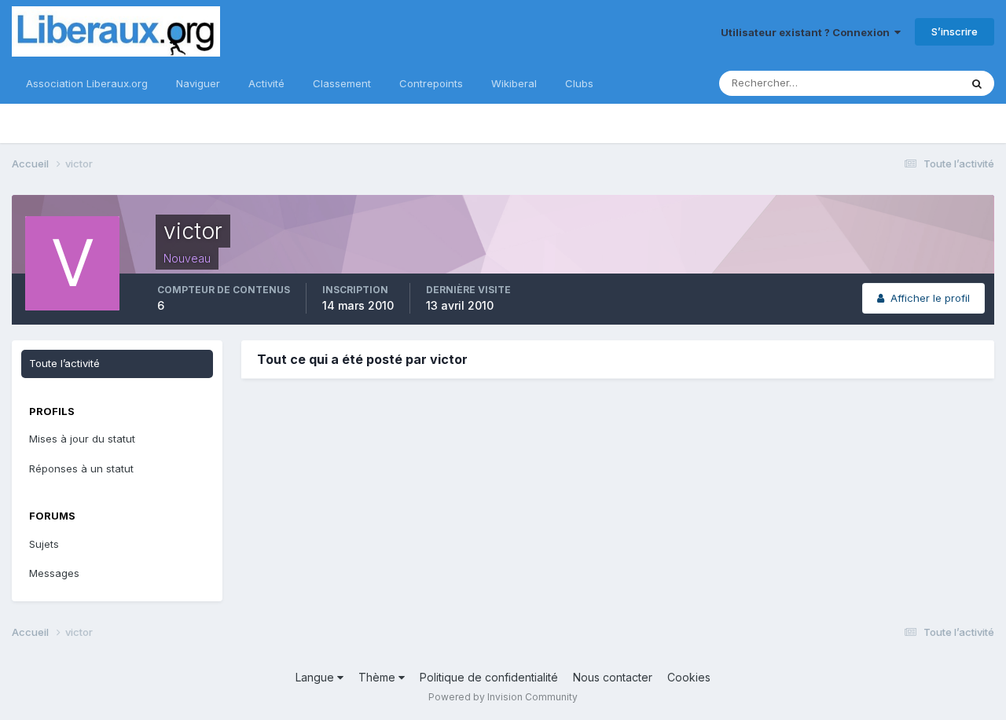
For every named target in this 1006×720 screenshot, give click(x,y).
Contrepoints (431, 83)
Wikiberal (514, 83)
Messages (54, 573)
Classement (342, 83)
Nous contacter (612, 677)
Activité (266, 83)
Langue (316, 677)
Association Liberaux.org (87, 83)
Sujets (44, 544)
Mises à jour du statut (82, 438)
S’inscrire (954, 31)
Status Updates (902, 83)
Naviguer (198, 83)
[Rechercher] (977, 83)
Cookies (688, 677)
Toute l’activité (64, 363)
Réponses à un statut (81, 468)
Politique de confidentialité (489, 677)
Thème (378, 677)
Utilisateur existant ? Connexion (807, 32)
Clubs (579, 83)
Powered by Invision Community (503, 697)
